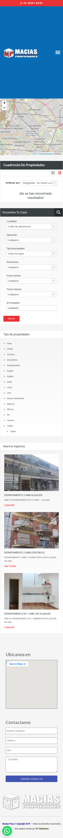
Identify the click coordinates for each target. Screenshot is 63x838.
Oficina (10, 409)
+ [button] (4, 103)
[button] (58, 52)
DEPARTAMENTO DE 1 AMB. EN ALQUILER (27, 613)
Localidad (11, 221)
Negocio (11, 404)
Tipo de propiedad (16, 248)
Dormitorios (12, 262)
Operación (12, 235)
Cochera (11, 354)
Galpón (10, 376)
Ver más (46, 500)
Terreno (10, 420)
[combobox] (39, 183)
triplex (10, 426)
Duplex (10, 371)
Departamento (13, 365)
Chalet (10, 349)
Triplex (13, 431)
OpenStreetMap (46, 153)
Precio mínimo (14, 275)
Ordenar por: (13, 182)
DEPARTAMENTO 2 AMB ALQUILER (23, 495)
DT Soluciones (42, 828)
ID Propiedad (13, 303)
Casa (9, 343)
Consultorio (12, 360)
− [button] (4, 108)
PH (8, 415)
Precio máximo (14, 289)
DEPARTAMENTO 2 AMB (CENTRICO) (24, 552)
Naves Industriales (15, 398)
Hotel (9, 382)
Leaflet (34, 153)
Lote (9, 393)
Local (9, 387)
